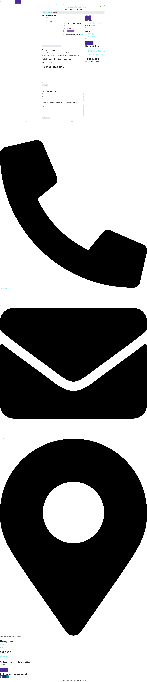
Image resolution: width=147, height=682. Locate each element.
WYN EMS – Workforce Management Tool (77, 7)
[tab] (45, 46)
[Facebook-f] (1, 676)
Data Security (90, 33)
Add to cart (70, 31)
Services (58, 4)
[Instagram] (4, 676)
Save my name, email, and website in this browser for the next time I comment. (60, 102)
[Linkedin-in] (7, 676)
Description (45, 46)
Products (65, 4)
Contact (61, 4)
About (54, 4)
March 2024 (90, 29)
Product (47, 12)
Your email (2, 664)
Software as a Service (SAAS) (71, 6)
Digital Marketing (91, 34)
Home (52, 4)
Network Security (91, 36)
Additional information (55, 46)
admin (46, 17)
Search (86, 38)
